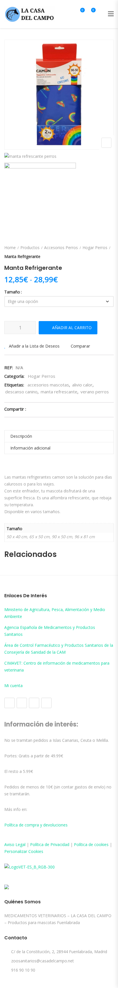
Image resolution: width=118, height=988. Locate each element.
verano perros (94, 392)
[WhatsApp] (46, 703)
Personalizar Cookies (23, 851)
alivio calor (82, 385)
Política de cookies (91, 844)
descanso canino (21, 392)
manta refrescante (59, 392)
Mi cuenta (13, 685)
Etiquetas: (14, 385)
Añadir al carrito (72, 327)
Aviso (9, 844)
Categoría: (14, 376)
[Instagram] (22, 703)
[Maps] (34, 703)
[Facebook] (9, 703)
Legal (20, 844)
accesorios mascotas (48, 385)
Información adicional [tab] (30, 448)
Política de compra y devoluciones (36, 825)
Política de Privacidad (49, 844)
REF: (8, 367)
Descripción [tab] (21, 436)
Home (10, 247)
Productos (30, 247)
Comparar (80, 346)
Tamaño (12, 292)
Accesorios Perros (61, 247)
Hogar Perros (94, 247)
